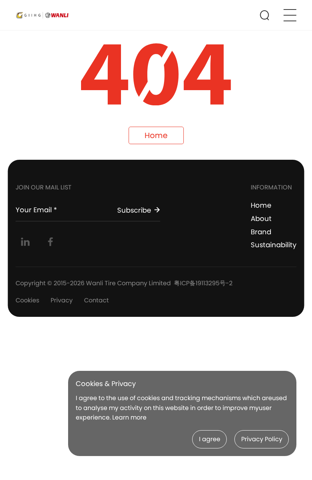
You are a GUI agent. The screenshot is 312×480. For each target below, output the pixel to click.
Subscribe (134, 210)
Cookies (27, 300)
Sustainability (273, 245)
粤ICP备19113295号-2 (203, 283)
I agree (209, 439)
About (261, 218)
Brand (261, 232)
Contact (96, 300)
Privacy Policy (261, 439)
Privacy (62, 300)
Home (156, 135)
